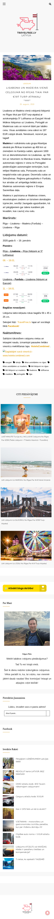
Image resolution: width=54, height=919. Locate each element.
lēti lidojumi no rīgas (39, 366)
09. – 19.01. (9, 260)
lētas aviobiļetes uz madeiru (15, 366)
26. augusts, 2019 (27, 104)
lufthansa (45, 370)
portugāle (21, 374)
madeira (9, 374)
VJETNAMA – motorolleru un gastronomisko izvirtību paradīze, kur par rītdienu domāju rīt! (32, 824)
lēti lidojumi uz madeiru (15, 370)
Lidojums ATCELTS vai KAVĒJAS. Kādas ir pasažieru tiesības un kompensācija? (31, 849)
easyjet (8, 362)
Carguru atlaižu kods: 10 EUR (29, 796)
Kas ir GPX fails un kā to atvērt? (31, 809)
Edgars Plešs (27, 654)
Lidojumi (27, 84)
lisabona (33, 370)
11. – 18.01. (9, 288)
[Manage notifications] (47, 913)
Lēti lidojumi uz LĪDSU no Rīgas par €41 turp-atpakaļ (24, 563)
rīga (30, 374)
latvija (18, 362)
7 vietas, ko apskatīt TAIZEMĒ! (30, 859)
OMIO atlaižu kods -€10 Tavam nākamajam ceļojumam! (30, 785)
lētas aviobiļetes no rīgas (35, 362)
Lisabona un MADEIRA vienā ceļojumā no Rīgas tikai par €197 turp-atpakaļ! (27, 92)
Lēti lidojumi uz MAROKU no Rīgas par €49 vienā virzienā (25, 480)
